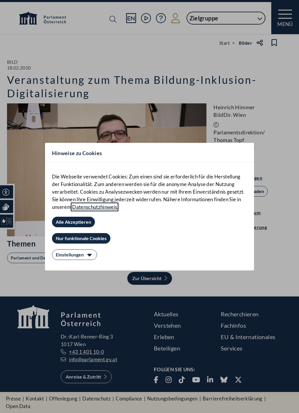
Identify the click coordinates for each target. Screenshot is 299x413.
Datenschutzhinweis (94, 207)
